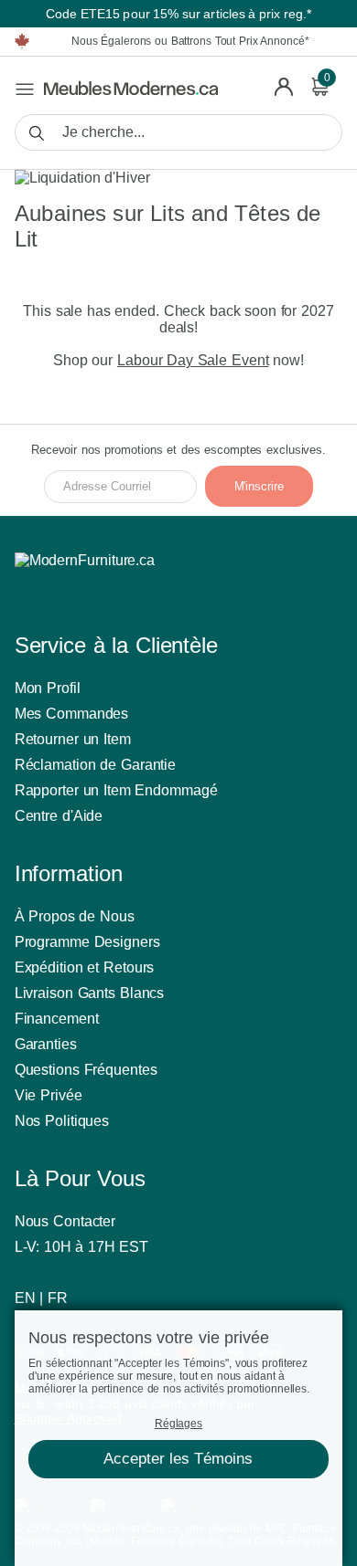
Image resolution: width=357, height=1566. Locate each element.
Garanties (46, 1044)
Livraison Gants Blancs (90, 993)
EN (25, 1298)
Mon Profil (48, 688)
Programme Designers (87, 942)
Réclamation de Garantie (96, 764)
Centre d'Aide (59, 816)
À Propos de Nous (75, 916)
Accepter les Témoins (178, 1458)
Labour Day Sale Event (193, 360)
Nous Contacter (65, 1221)
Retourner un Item (73, 739)
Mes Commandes (72, 713)
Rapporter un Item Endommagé (116, 790)
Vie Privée (48, 1095)
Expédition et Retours (85, 967)
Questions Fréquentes (86, 1069)
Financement (57, 1018)
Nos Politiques (62, 1121)
